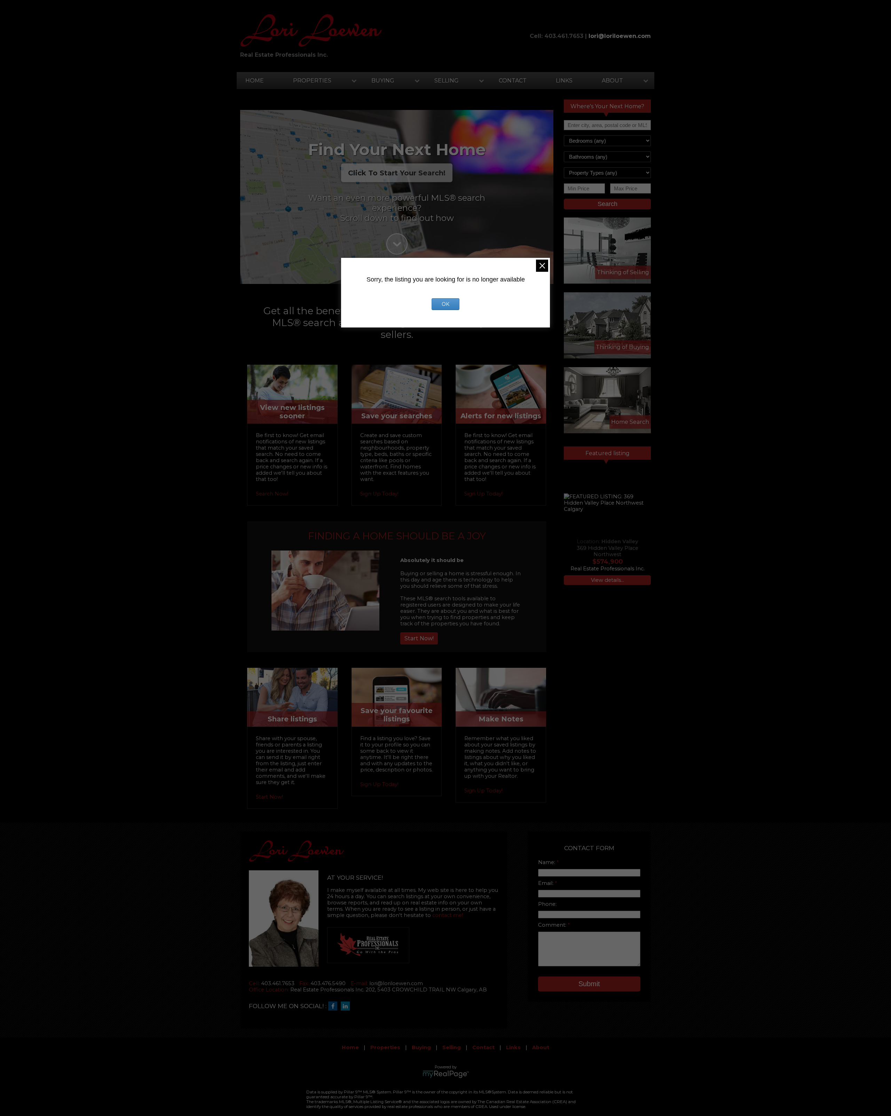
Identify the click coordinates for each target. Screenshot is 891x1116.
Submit (589, 984)
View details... (607, 580)
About (612, 80)
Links (564, 80)
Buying (382, 80)
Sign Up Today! (379, 494)
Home (254, 80)
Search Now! (272, 494)
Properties (312, 80)
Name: (547, 862)
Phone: (547, 904)
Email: (546, 883)
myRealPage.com (445, 1074)
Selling (446, 80)
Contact (513, 80)
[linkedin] (347, 1006)
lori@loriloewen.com (620, 36)
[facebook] (334, 1006)
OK (445, 304)
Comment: (553, 925)
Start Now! (419, 638)
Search (607, 203)
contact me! (447, 915)
